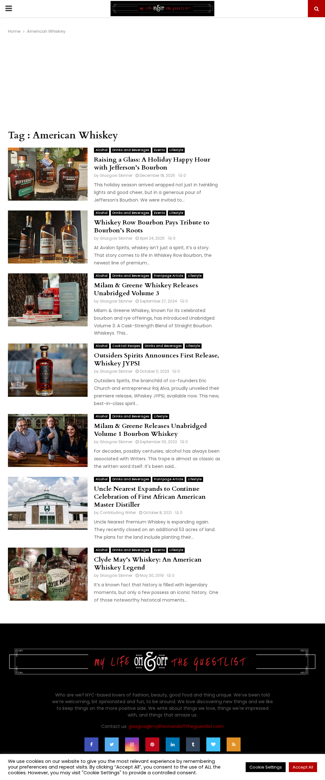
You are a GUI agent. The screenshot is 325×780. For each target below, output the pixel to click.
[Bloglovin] (213, 744)
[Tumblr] (193, 744)
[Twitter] (112, 744)
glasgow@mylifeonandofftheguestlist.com (176, 726)
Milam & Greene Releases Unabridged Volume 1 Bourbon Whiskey (150, 430)
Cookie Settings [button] (265, 767)
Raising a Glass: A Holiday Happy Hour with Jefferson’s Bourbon (152, 163)
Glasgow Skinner (116, 175)
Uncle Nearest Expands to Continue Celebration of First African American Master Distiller (150, 496)
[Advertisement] (114, 82)
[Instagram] (132, 744)
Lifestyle (176, 150)
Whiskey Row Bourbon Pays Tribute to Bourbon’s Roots (151, 226)
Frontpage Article (168, 275)
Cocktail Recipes (126, 345)
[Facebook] (91, 744)
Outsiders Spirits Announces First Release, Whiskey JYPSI (156, 359)
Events (159, 150)
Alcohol (102, 150)
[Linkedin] (173, 744)
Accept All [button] (303, 767)
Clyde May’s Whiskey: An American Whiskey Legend (148, 563)
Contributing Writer (118, 512)
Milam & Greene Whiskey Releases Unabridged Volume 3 (146, 289)
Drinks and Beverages (130, 150)
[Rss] (234, 744)
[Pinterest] (152, 744)
